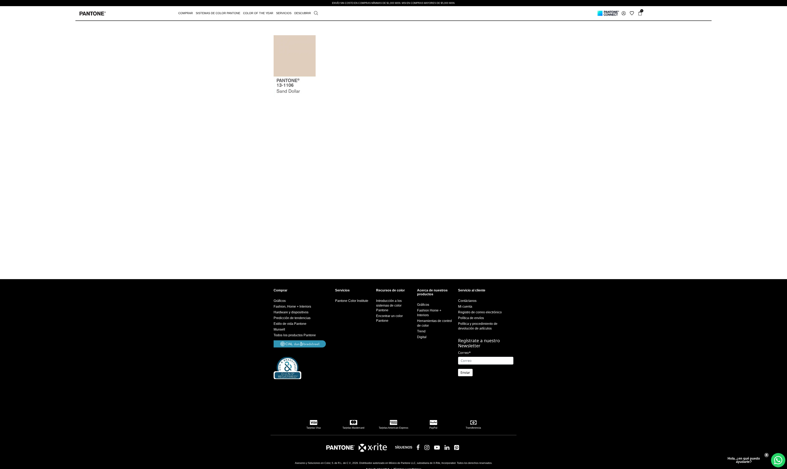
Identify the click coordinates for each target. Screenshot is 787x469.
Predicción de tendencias (292, 318)
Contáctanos (467, 300)
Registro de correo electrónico (480, 312)
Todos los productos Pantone (295, 335)
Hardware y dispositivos (291, 312)
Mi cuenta (465, 306)
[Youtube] (437, 448)
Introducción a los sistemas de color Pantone (389, 305)
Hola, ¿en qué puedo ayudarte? (744, 460)
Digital (421, 337)
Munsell (279, 329)
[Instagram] (427, 448)
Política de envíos (471, 318)
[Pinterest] (457, 448)
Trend (421, 331)
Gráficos (280, 300)
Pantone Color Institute (351, 300)
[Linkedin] (448, 448)
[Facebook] (418, 447)
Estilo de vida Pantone (290, 323)
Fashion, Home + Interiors (292, 306)
